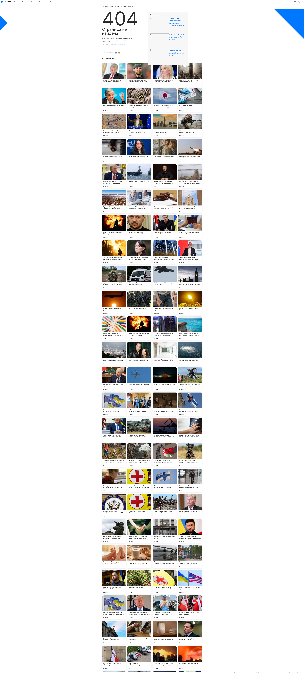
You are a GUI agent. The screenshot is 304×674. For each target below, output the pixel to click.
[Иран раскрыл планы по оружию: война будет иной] (190, 151)
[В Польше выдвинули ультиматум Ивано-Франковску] (190, 607)
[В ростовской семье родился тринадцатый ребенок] (114, 556)
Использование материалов (280, 672)
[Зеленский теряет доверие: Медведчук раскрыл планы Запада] (190, 531)
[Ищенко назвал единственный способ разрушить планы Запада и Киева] (114, 607)
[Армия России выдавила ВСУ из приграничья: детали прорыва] (114, 277)
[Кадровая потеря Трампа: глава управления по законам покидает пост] (139, 607)
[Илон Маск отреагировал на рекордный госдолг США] (190, 633)
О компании (7, 672)
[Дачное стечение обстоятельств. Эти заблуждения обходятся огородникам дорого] (114, 455)
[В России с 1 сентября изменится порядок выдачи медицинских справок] (139, 404)
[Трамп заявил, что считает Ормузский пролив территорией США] (114, 430)
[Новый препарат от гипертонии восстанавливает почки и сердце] (190, 430)
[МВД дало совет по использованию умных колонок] (165, 633)
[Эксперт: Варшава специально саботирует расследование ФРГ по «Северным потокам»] (190, 354)
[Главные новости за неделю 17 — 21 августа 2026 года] (114, 582)
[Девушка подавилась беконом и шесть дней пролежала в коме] (165, 354)
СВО (118, 6)
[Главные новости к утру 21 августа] (139, 176)
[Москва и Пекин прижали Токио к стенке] (165, 531)
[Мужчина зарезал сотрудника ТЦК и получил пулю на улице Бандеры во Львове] (165, 404)
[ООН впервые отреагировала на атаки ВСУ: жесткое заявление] (114, 100)
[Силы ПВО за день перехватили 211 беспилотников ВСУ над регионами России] (114, 531)
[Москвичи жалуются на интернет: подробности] (139, 633)
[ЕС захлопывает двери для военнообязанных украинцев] (114, 404)
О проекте (240, 672)
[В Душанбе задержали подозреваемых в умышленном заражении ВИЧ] (190, 100)
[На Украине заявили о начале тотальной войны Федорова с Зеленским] (165, 176)
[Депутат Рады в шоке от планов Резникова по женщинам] (114, 633)
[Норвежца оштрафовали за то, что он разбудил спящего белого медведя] (190, 176)
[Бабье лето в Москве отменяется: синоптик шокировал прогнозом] (190, 480)
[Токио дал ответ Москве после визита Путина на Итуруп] (165, 100)
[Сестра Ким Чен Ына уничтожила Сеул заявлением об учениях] (139, 252)
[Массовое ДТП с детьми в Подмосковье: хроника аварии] (139, 506)
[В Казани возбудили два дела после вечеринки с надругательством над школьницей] (114, 151)
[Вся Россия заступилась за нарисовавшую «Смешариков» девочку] (114, 328)
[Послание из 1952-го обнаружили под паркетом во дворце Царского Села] (114, 125)
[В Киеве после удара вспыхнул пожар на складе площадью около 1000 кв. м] (165, 658)
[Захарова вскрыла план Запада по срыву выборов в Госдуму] (190, 201)
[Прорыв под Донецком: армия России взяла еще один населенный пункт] (190, 303)
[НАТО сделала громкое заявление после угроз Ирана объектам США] (165, 252)
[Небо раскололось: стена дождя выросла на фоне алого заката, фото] (190, 658)
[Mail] (2, 2)
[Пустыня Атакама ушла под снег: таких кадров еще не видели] (114, 201)
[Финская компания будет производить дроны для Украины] (165, 430)
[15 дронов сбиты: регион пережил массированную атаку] (139, 277)
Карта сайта (300, 672)
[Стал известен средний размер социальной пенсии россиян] (190, 227)
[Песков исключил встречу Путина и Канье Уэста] (190, 506)
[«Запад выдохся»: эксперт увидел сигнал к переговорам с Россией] (190, 277)
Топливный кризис (128, 6)
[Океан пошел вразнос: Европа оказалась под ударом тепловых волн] (190, 328)
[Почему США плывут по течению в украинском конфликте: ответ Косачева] (190, 582)
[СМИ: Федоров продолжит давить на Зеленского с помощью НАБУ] (165, 227)
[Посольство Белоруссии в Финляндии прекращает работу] (190, 404)
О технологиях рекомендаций (250, 672)
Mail (2, 672)
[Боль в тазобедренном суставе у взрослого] (165, 303)
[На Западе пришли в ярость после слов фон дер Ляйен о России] (139, 125)
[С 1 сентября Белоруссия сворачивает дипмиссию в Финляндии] (165, 455)
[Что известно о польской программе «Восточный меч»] (139, 430)
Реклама (13, 672)
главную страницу (119, 44)
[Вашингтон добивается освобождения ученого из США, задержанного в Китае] (114, 506)
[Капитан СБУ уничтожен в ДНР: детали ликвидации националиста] (190, 75)
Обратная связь (292, 672)
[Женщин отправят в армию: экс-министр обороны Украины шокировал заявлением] (190, 125)
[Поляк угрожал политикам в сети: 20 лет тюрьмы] (114, 658)
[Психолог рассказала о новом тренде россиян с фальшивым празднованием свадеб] (139, 531)
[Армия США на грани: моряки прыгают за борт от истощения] (165, 506)
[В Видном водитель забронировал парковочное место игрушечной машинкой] (139, 658)
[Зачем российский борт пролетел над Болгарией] (139, 379)
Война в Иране (109, 6)
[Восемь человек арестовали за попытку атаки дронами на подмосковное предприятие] (139, 100)
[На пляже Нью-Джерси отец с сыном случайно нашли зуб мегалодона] (165, 607)
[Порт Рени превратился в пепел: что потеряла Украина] (139, 328)
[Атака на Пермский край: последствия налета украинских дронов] (139, 480)
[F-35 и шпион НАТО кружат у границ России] (165, 277)
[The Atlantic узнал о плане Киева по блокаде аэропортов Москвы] (165, 556)
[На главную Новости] (7, 2)
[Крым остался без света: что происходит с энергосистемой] (114, 354)
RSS (235, 672)
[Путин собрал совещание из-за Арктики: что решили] (114, 379)
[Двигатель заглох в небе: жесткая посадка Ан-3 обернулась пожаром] (190, 379)
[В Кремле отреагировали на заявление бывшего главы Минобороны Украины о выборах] (114, 75)
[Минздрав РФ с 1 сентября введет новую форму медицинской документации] (139, 201)
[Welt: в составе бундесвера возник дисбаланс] (139, 303)
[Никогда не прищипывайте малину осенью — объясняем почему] (139, 582)
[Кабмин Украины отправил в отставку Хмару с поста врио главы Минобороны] (139, 75)
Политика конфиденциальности (265, 672)
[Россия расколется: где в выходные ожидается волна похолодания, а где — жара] (190, 455)
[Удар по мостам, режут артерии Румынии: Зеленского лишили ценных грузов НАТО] (114, 252)
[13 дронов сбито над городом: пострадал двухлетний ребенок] (165, 582)
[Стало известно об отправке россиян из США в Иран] (114, 303)
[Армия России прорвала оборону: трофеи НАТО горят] (165, 379)
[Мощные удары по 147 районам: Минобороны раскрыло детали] (114, 227)
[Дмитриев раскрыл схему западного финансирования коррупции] (190, 252)
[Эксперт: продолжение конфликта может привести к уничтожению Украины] (139, 455)
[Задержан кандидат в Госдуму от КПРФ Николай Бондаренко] (165, 201)
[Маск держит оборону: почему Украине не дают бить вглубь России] (114, 176)
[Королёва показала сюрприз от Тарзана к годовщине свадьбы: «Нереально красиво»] (139, 354)
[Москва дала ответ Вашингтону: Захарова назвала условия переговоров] (165, 75)
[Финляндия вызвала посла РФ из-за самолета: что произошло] (165, 480)
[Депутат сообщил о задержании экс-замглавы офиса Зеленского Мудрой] (139, 151)
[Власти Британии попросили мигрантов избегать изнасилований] (165, 125)
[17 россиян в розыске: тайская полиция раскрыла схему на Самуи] (165, 328)
